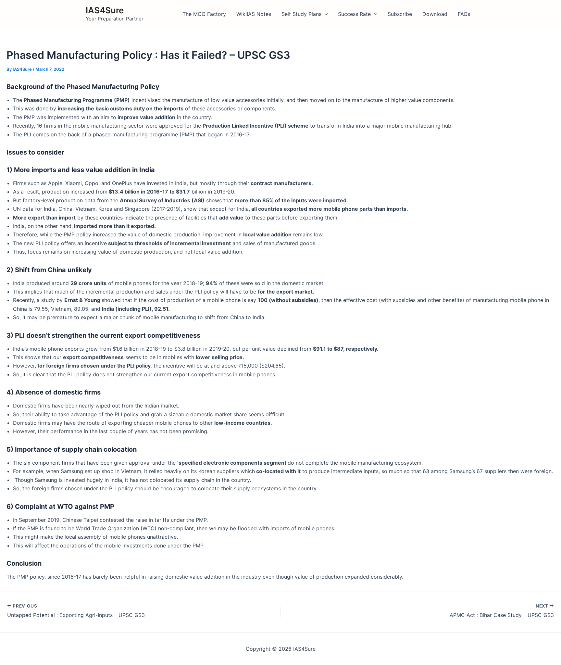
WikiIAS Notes (253, 14)
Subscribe (400, 14)
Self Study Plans (301, 14)
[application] (324, 14)
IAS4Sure (105, 10)
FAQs (464, 14)
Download (434, 14)
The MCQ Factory (204, 14)
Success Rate (354, 14)
